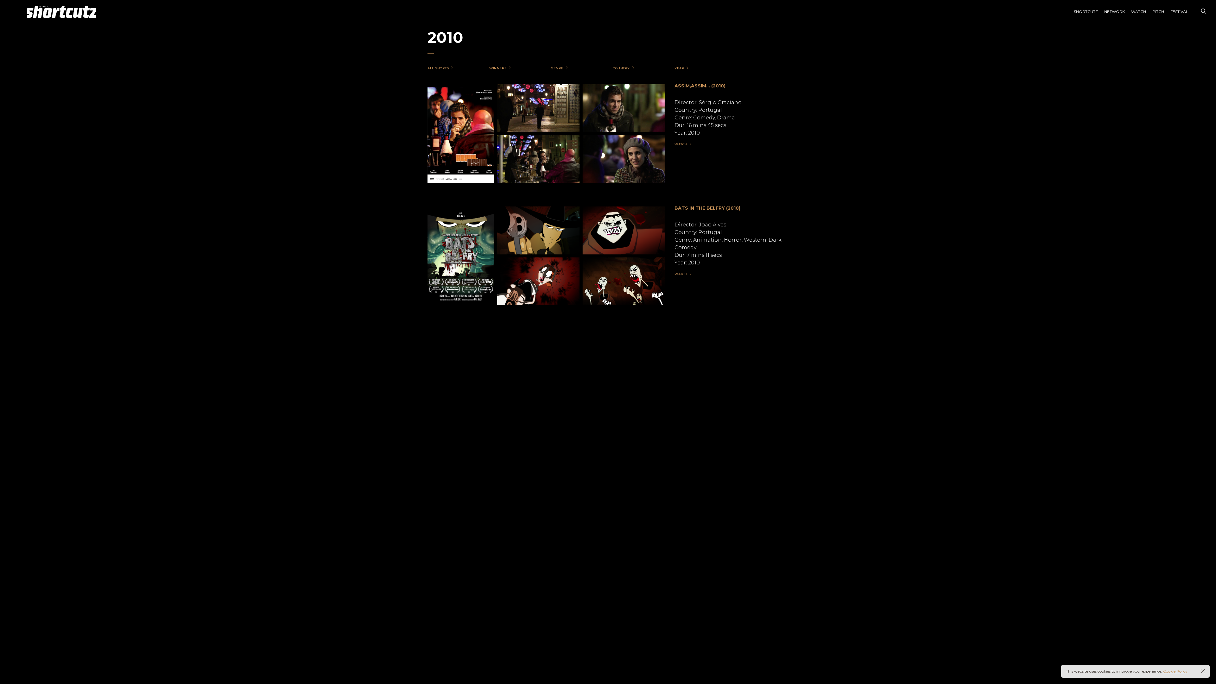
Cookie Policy (1175, 671)
